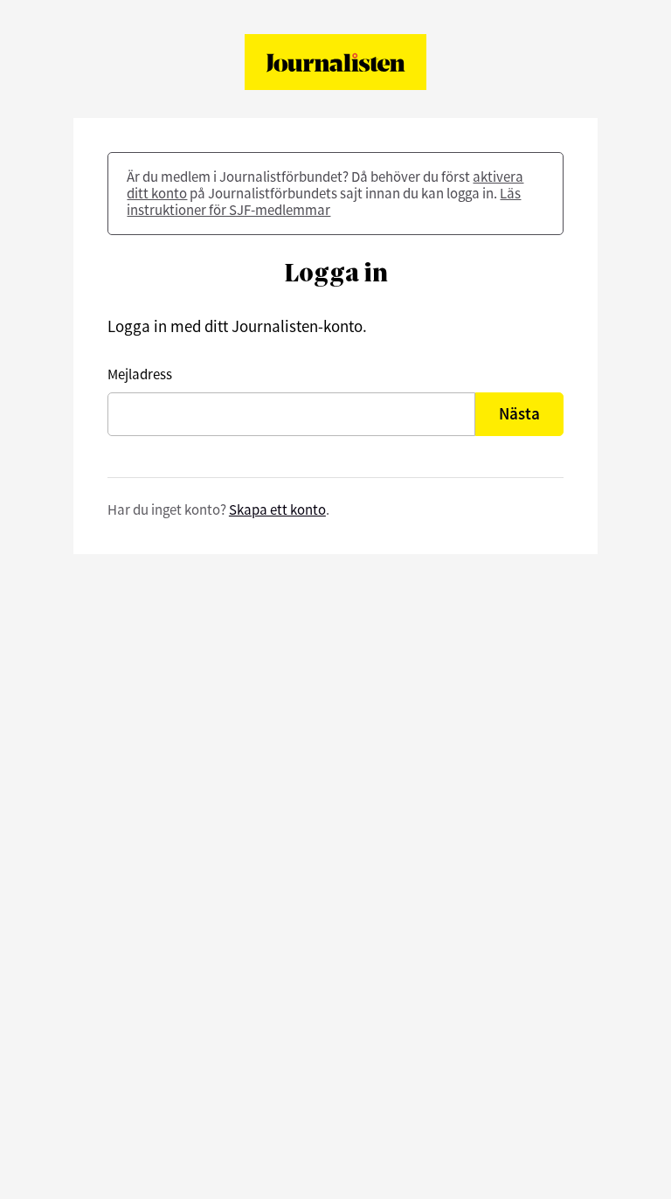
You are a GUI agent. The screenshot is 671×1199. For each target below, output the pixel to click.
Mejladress (139, 374)
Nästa (519, 413)
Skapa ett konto (277, 509)
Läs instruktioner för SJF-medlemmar (324, 201)
